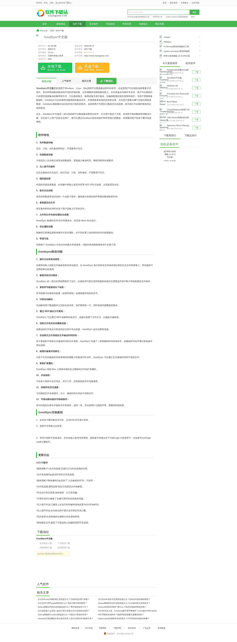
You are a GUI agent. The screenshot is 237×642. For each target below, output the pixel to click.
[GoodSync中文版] (163, 80)
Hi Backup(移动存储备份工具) (138, 17)
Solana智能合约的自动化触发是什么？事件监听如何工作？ (63, 607)
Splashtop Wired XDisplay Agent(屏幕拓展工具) (178, 125)
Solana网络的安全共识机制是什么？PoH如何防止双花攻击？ (124, 603)
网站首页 (75, 628)
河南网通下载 (46, 547)
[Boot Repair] (163, 103)
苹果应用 (126, 24)
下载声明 (117, 628)
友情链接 (161, 628)
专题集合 (184, 3)
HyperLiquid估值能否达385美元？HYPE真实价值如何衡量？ (124, 618)
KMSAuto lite (157, 17)
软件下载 (77, 24)
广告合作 (147, 628)
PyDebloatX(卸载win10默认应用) (178, 70)
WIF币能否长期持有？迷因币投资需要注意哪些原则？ (121, 614)
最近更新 (173, 3)
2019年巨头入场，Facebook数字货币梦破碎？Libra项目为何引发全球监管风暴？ (132, 611)
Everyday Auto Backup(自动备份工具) (178, 94)
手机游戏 (110, 24)
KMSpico (167, 42)
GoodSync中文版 (174, 78)
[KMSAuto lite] (163, 88)
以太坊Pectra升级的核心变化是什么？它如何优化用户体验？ (64, 599)
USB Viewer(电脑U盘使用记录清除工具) (178, 117)
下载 (196, 72)
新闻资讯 (61, 24)
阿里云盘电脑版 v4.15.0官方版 (177, 56)
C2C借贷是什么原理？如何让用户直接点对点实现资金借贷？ (64, 611)
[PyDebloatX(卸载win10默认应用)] (163, 73)
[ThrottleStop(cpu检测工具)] (163, 112)
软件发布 (132, 628)
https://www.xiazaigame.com (96, 56)
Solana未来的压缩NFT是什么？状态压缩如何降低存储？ (122, 607)
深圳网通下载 (64, 547)
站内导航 (195, 3)
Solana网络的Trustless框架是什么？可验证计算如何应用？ (63, 614)
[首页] (57, 13)
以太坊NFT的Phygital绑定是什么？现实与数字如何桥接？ (62, 603)
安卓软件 (93, 24)
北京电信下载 (46, 543)
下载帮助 (102, 628)
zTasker (167, 37)
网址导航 (159, 24)
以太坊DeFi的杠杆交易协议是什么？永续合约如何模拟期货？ (124, 599)
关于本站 (89, 628)
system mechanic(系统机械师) (177, 17)
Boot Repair (172, 102)
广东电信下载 (64, 543)
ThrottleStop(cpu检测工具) (178, 109)
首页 (165, 3)
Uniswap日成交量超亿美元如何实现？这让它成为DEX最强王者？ (65, 618)
